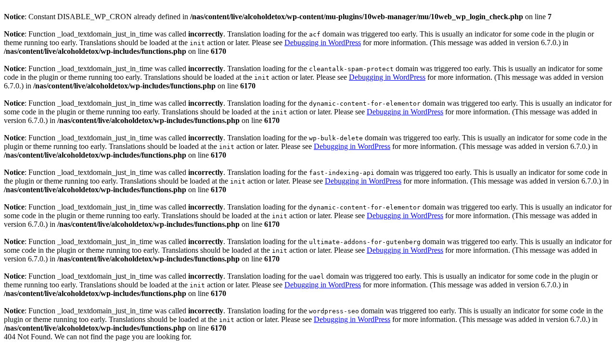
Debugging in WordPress (322, 42)
